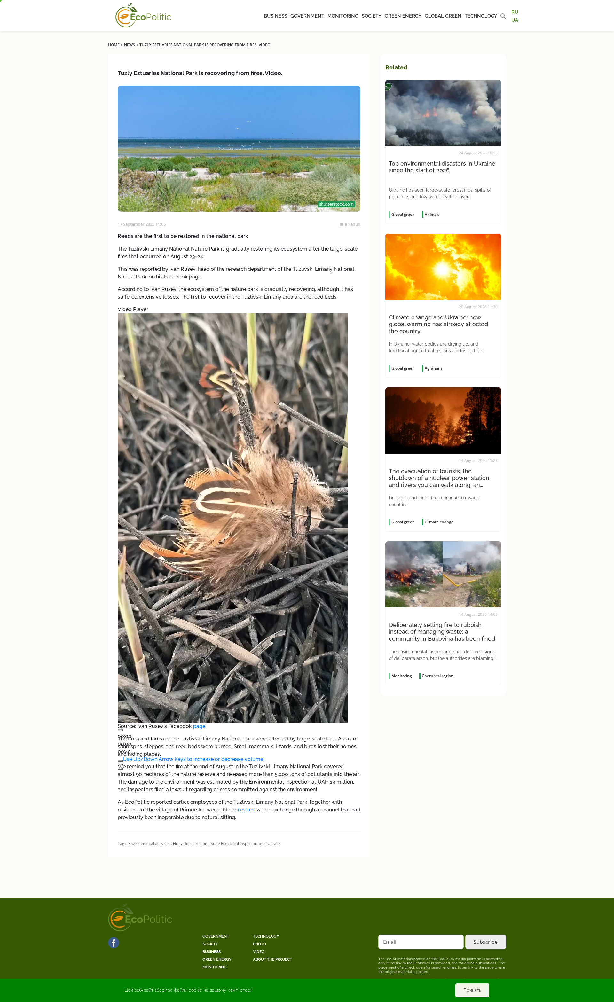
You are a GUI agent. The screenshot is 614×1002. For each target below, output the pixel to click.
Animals (432, 214)
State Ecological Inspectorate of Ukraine (246, 843)
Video (258, 952)
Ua (514, 20)
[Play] (120, 730)
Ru (514, 12)
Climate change (439, 522)
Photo (259, 944)
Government (307, 16)
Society (372, 16)
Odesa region (195, 843)
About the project (272, 959)
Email (389, 941)
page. (199, 726)
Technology (481, 16)
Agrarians (434, 368)
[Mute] (120, 761)
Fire (176, 843)
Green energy (403, 16)
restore (246, 810)
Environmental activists (148, 843)
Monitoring (342, 16)
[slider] (193, 759)
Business (275, 16)
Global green (443, 16)
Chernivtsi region (437, 675)
